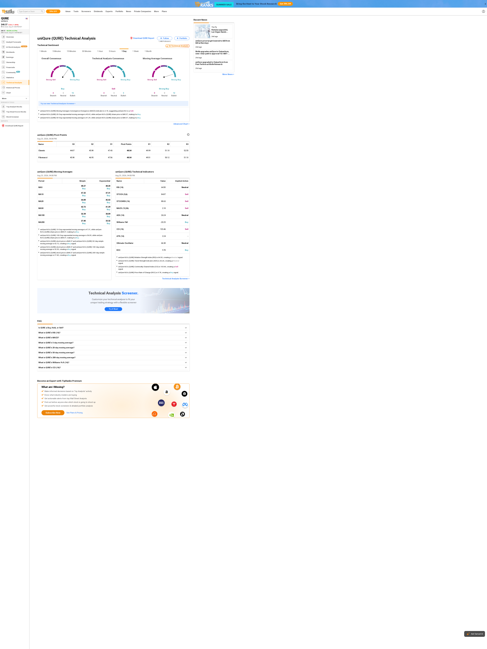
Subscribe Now (53, 413)
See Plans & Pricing (74, 413)
